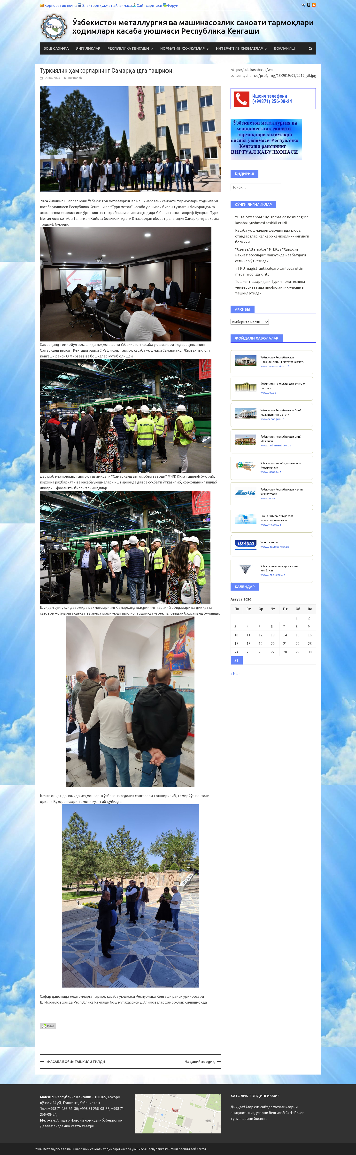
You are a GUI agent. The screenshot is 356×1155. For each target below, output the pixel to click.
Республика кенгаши (128, 48)
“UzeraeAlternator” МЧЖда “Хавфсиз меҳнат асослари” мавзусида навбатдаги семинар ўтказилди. (270, 255)
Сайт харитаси (149, 5)
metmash (75, 78)
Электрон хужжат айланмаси (107, 5)
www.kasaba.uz (271, 472)
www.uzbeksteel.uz (273, 575)
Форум (172, 5)
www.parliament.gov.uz (276, 445)
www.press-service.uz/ (275, 366)
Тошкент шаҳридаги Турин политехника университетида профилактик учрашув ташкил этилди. (270, 287)
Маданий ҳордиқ (200, 1061)
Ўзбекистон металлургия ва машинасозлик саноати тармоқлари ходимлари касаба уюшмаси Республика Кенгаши (193, 26)
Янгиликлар (88, 48)
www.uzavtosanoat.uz (275, 546)
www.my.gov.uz (271, 524)
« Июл (235, 673)
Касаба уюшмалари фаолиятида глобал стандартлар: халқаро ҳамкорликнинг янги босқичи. (272, 236)
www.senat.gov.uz (272, 419)
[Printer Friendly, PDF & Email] (48, 1025)
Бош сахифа (56, 48)
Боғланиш (284, 48)
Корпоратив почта (60, 5)
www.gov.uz (268, 392)
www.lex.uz (268, 498)
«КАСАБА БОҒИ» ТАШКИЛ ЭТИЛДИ (75, 1061)
